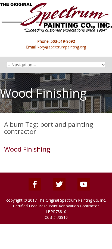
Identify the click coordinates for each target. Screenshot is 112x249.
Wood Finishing (27, 149)
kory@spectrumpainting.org (62, 47)
